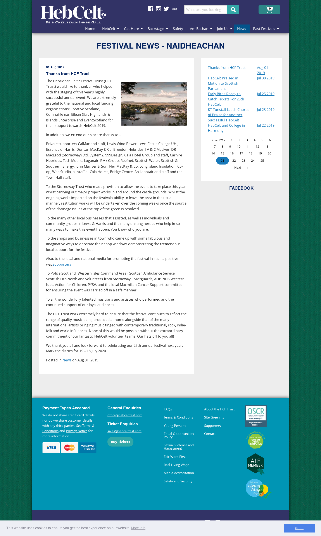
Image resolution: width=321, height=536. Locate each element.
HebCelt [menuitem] (108, 28)
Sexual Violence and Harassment (179, 446)
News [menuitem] (241, 28)
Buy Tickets (120, 442)
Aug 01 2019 (262, 70)
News (66, 360)
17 (241, 153)
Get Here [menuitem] (131, 28)
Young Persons (175, 425)
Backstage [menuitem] (156, 28)
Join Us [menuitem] (222, 28)
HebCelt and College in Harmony (226, 128)
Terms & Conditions (178, 417)
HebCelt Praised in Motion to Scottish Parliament (223, 83)
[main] (120, 219)
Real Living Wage (176, 464)
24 (253, 160)
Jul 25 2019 (265, 93)
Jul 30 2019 (265, 78)
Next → (239, 167)
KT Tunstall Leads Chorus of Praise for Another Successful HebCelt (228, 115)
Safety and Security (178, 481)
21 (222, 160)
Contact (210, 433)
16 (232, 153)
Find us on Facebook (150, 8)
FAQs (168, 409)
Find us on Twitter (166, 8)
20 (269, 153)
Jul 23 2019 (265, 109)
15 (222, 153)
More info (138, 528)
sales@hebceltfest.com (124, 431)
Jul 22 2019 (265, 125)
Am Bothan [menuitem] (199, 28)
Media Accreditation (179, 473)
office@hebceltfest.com (124, 415)
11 (248, 146)
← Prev (220, 140)
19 (260, 153)
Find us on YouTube (174, 8)
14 (213, 153)
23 (243, 160)
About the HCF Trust (219, 409)
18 (250, 153)
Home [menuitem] (90, 28)
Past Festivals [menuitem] (264, 28)
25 (262, 160)
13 (267, 146)
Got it (299, 528)
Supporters (61, 264)
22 (234, 160)
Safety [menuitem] (178, 28)
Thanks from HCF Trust (227, 67)
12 (257, 146)
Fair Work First (175, 456)
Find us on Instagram (158, 8)
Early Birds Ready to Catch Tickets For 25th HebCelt (226, 99)
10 (238, 146)
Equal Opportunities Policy (179, 435)
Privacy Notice (76, 431)
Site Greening (214, 417)
